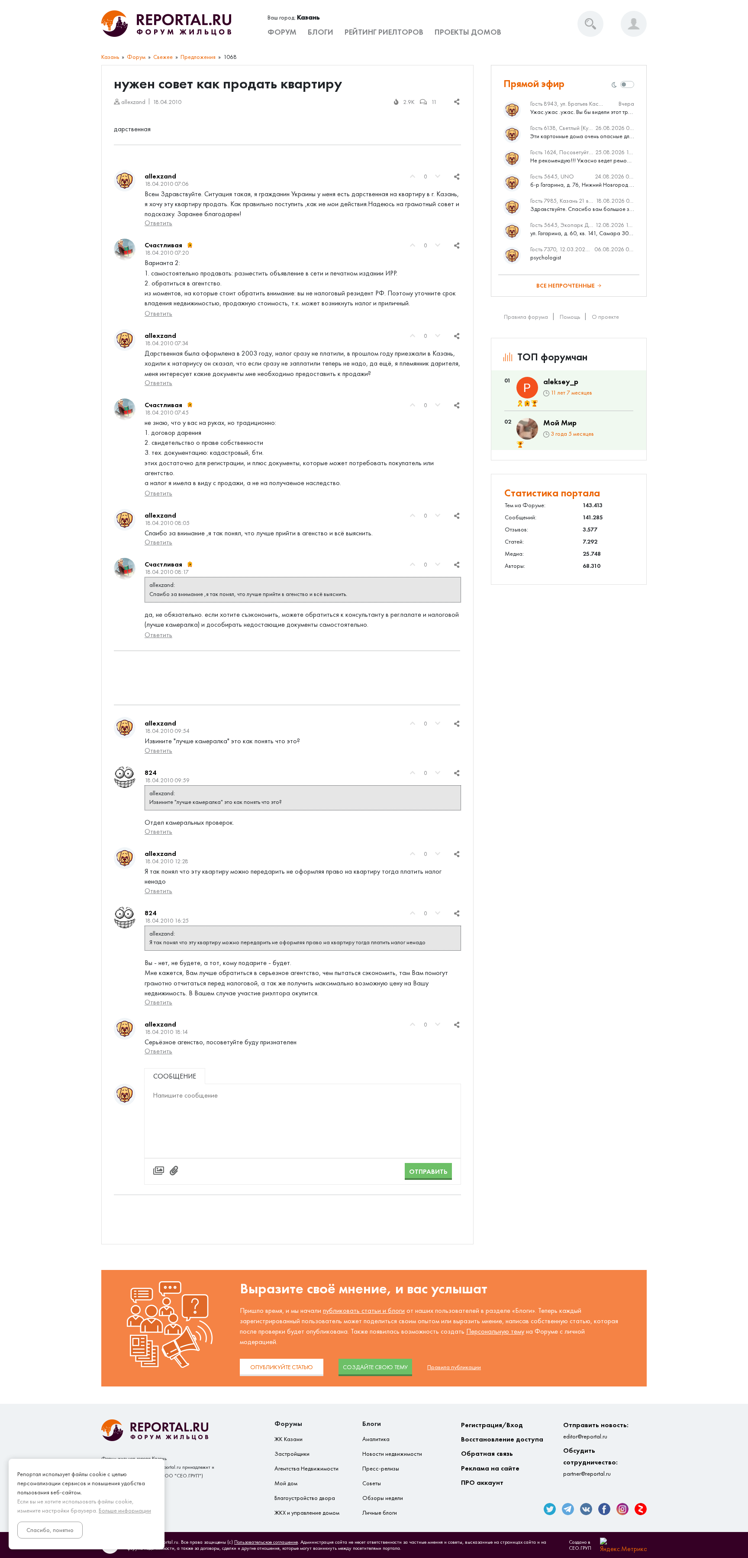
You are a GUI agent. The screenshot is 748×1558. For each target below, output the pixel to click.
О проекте (605, 317)
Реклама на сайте (490, 1468)
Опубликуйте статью (281, 1367)
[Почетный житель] (520, 403)
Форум (282, 32)
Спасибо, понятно (50, 1530)
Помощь (570, 317)
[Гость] (124, 1094)
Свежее (163, 57)
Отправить (428, 1171)
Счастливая (163, 245)
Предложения (198, 57)
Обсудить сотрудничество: (590, 1461)
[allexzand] (124, 180)
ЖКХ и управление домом (306, 1512)
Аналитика (376, 1439)
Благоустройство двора (304, 1498)
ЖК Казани (288, 1439)
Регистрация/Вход (492, 1425)
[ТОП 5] (534, 403)
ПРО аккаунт (482, 1482)
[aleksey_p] (527, 387)
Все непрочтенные (565, 285)
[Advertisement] (287, 677)
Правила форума (526, 317)
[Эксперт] (189, 245)
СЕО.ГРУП (580, 1548)
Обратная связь (487, 1453)
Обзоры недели (382, 1498)
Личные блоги (379, 1512)
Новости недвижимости (392, 1454)
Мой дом (285, 1483)
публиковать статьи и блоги (364, 1310)
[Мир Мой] (527, 429)
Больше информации (125, 1510)
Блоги (320, 32)
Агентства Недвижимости (306, 1468)
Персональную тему (495, 1331)
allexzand (160, 176)
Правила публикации (454, 1367)
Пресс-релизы (380, 1468)
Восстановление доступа (502, 1439)
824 (150, 772)
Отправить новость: (596, 1430)
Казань (110, 57)
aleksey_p (560, 381)
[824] (124, 777)
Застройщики (292, 1454)
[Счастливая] (124, 249)
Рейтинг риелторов (384, 32)
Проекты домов (468, 32)
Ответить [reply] (158, 223)
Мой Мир (560, 423)
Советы (371, 1483)
